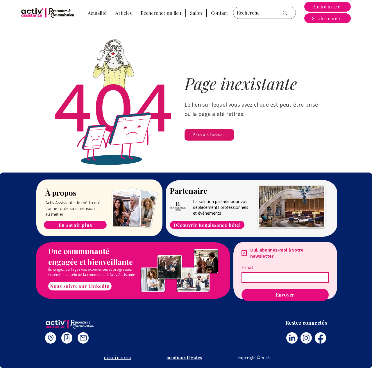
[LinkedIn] (292, 338)
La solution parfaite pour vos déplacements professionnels (220, 204)
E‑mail (247, 267)
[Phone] (66, 338)
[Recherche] (285, 13)
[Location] (50, 338)
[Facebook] (320, 338)
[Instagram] (306, 338)
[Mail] (83, 338)
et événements (207, 213)
